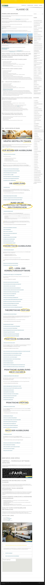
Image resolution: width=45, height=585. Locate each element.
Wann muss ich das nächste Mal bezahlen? (9, 295)
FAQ (9, 519)
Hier (2, 28)
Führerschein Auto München (37, 53)
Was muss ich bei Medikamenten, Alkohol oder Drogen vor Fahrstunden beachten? (14, 366)
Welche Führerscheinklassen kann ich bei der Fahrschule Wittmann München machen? (16, 545)
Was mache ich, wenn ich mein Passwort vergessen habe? (11, 282)
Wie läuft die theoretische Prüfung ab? (8, 324)
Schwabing (35, 86)
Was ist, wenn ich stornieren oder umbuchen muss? (10, 233)
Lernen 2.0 (36, 169)
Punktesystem (36, 177)
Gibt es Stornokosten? (7, 235)
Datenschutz (37, 2)
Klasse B (39, 70)
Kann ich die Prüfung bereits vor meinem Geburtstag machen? (11, 176)
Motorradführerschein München (38, 81)
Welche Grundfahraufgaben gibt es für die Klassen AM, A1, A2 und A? (12, 386)
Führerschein (36, 42)
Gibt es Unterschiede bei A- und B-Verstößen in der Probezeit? (12, 446)
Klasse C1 (36, 164)
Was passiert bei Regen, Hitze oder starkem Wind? (10, 395)
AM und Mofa (36, 102)
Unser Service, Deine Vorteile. (11, 458)
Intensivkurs (36, 136)
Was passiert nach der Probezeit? (8, 450)
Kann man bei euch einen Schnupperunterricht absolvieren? (11, 178)
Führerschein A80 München (38, 47)
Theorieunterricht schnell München (37, 88)
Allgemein (36, 100)
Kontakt (28, 2)
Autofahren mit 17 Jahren (38, 22)
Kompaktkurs (36, 167)
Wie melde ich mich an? (7, 187)
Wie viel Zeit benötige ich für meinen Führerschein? (10, 172)
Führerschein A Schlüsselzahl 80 (36, 51)
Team (7, 517)
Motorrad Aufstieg (37, 172)
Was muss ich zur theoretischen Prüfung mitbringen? (10, 328)
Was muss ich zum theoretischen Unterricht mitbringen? (11, 263)
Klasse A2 (35, 70)
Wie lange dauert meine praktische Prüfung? (9, 406)
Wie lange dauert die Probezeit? (8, 434)
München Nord (36, 84)
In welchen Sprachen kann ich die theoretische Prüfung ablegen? (12, 326)
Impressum (32, 2)
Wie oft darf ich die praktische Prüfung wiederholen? (10, 421)
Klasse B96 (36, 159)
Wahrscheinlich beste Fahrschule (37, 91)
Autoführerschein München (37, 26)
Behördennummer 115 (12, 51)
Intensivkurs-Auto (37, 138)
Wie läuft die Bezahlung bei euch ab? (8, 211)
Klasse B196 (36, 154)
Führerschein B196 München (37, 56)
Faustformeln (36, 123)
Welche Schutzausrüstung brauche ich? (9, 397)
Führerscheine (30, 5)
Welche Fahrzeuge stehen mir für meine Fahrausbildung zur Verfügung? (13, 353)
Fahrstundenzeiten (37, 120)
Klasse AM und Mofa (37, 151)
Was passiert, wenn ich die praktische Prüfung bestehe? (11, 425)
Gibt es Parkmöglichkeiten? (7, 229)
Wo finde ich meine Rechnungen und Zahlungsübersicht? (11, 297)
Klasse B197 (36, 156)
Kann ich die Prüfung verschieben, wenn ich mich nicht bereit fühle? (12, 419)
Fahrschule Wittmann (38, 115)
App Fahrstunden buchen (38, 20)
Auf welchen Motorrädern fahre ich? (8, 399)
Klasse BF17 (36, 162)
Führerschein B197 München (37, 58)
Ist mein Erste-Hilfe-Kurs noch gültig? (8, 174)
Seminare (36, 5)
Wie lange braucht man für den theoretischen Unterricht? (11, 265)
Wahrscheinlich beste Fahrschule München (37, 93)
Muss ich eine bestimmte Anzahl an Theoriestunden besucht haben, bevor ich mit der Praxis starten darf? (17, 351)
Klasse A (35, 143)
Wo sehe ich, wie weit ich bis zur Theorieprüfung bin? (10, 305)
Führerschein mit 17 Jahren (37, 65)
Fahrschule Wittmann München (37, 40)
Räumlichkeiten (9, 518)
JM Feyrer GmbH (37, 141)
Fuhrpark (36, 133)
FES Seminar (36, 125)
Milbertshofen (36, 75)
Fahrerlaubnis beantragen (10, 13)
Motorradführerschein (38, 174)
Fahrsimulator (36, 118)
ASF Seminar (36, 107)
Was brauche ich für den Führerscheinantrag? (9, 154)
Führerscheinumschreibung (39, 131)
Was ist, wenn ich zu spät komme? (8, 231)
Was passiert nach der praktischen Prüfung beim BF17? (11, 427)
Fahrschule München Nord (38, 36)
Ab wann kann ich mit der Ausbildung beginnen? (10, 180)
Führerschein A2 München (38, 45)
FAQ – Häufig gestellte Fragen (11, 128)
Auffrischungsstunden (38, 110)
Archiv (35, 105)
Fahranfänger (36, 29)
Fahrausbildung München (38, 31)
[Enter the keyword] (42, 14)
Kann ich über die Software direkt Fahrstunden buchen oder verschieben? (13, 299)
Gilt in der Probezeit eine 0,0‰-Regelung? (9, 448)
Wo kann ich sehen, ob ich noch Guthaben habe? (10, 293)
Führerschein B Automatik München (38, 61)
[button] (17, 154)
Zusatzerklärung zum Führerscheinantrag (8, 89)
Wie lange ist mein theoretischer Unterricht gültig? (10, 237)
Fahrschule (23, 5)
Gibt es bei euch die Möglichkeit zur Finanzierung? (10, 227)
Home (24, 2)
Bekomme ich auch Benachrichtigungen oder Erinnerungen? (11, 303)
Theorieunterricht (37, 180)
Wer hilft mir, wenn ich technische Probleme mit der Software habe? (12, 301)
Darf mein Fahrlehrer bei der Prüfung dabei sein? (10, 423)
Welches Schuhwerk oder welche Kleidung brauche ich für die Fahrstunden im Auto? (14, 364)
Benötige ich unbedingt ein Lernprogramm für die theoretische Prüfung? (13, 199)
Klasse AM (36, 149)
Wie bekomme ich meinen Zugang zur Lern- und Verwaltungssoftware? (13, 274)
